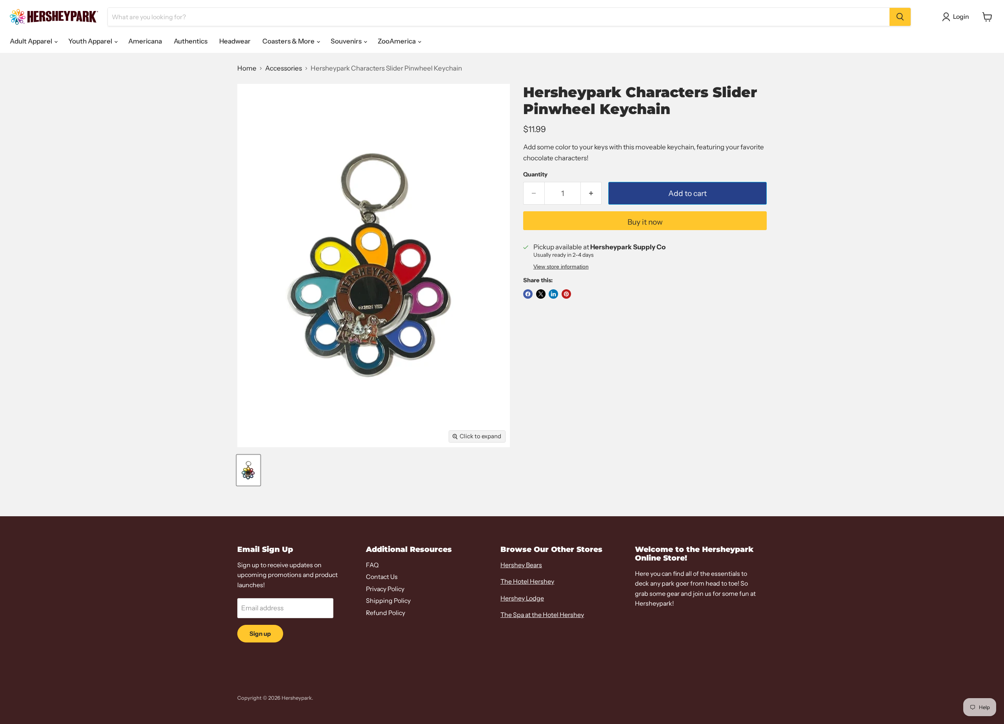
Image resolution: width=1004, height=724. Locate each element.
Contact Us (382, 577)
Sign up (260, 633)
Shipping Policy (388, 600)
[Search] (900, 17)
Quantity (535, 174)
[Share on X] (541, 294)
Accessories (283, 68)
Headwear (235, 41)
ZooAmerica (397, 41)
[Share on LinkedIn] (553, 294)
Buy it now (645, 222)
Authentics (190, 41)
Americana (145, 41)
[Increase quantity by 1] (591, 193)
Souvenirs (347, 41)
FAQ (372, 565)
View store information (561, 267)
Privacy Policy (385, 589)
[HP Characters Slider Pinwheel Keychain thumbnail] (248, 470)
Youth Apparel (90, 41)
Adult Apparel (31, 41)
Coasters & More (289, 41)
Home (246, 68)
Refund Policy (385, 613)
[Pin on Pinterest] (566, 294)
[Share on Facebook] (528, 294)
